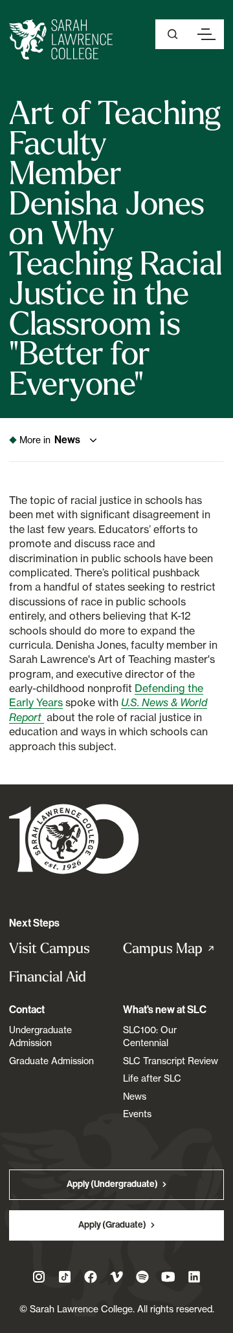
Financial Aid (47, 976)
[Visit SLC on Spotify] (142, 1277)
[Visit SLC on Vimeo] (116, 1277)
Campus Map (173, 948)
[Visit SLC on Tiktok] (64, 1277)
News (134, 1096)
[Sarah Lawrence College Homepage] (74, 838)
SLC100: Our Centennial (150, 1036)
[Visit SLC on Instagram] (39, 1277)
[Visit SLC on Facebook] (90, 1277)
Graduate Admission (51, 1060)
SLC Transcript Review (170, 1060)
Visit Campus (49, 948)
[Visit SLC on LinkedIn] (194, 1277)
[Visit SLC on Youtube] (168, 1277)
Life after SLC (152, 1078)
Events (137, 1113)
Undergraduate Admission (40, 1036)
